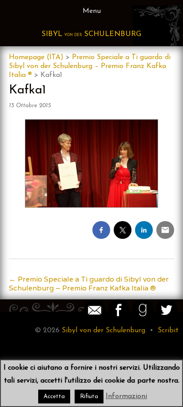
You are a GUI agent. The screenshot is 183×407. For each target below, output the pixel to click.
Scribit (168, 330)
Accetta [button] (54, 396)
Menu (92, 11)
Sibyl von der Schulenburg (103, 330)
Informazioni (126, 396)
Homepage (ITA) (36, 57)
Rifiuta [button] (89, 396)
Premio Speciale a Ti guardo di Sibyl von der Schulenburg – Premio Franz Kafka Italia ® (90, 66)
